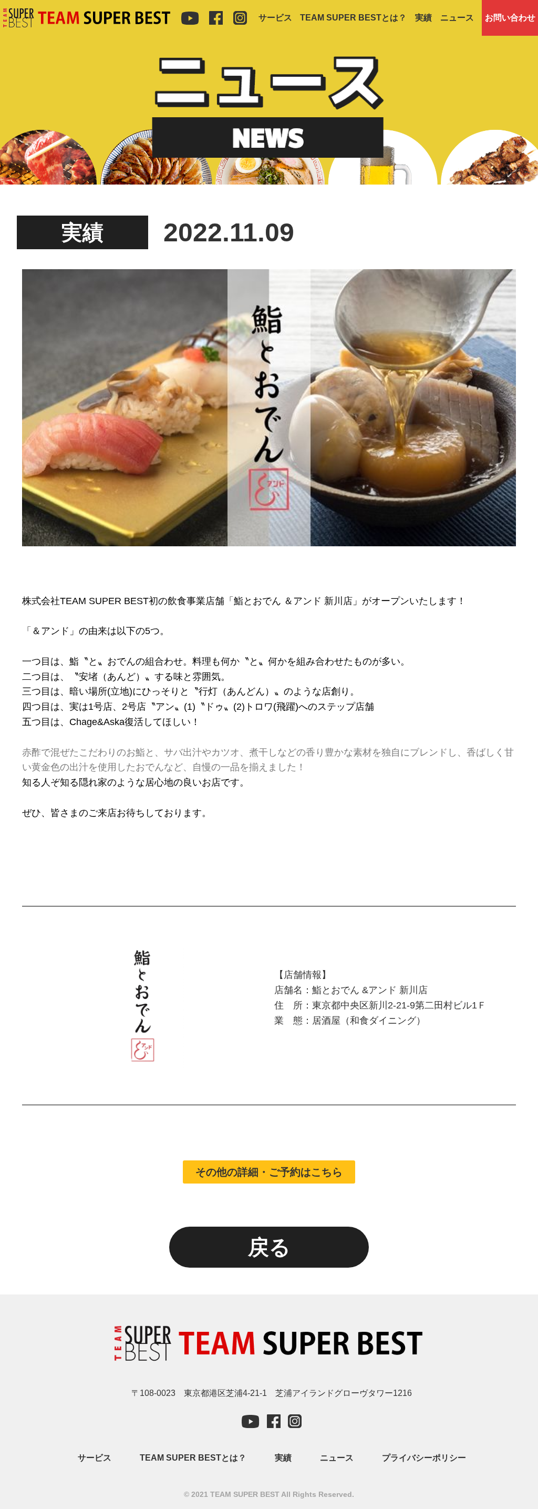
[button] (269, 1172)
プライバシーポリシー (424, 1457)
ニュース (457, 17)
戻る (269, 1247)
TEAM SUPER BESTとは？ (353, 17)
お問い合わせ (510, 17)
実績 (423, 17)
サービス (275, 17)
